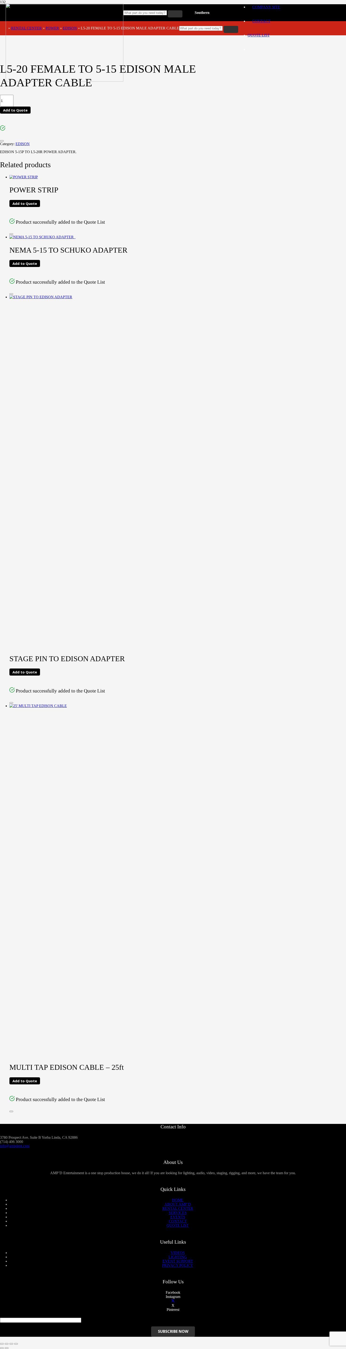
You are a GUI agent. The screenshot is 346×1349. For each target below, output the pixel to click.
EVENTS (177, 1217)
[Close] (2, 141)
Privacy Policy (177, 1265)
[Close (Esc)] (2, 1344)
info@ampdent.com (14, 1146)
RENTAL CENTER (26, 28)
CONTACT (178, 1221)
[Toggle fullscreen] (11, 1344)
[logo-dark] (64, 80)
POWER (52, 28)
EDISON (70, 28)
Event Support (178, 1261)
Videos (178, 1253)
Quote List (259, 35)
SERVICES (178, 1213)
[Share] (6, 1344)
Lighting (178, 1257)
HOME (177, 1200)
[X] (173, 1301)
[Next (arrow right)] (6, 1348)
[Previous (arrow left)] (2, 1348)
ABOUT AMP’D (178, 1204)
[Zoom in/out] (16, 1344)
